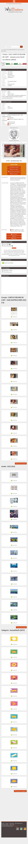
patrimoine (4, 120)
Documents (14, 234)
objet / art (21, 119)
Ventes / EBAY (6, 244)
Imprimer (14, 238)
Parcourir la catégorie (21, 791)
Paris (10, 124)
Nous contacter (14, 173)
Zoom (14, 236)
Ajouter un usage (14, 169)
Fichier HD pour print (7, 272)
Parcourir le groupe (21, 463)
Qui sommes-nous (18, 823)
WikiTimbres (15, 826)
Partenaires (11, 823)
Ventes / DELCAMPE (7, 245)
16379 (10, 3)
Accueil (2, 49)
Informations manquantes (14, 171)
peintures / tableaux (13, 119)
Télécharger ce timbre (7, 270)
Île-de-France (11, 123)
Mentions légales (5, 824)
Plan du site (12, 824)
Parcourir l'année (22, 627)
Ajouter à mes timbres (8, 262)
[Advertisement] (14, 28)
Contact (7, 823)
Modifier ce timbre (14, 167)
